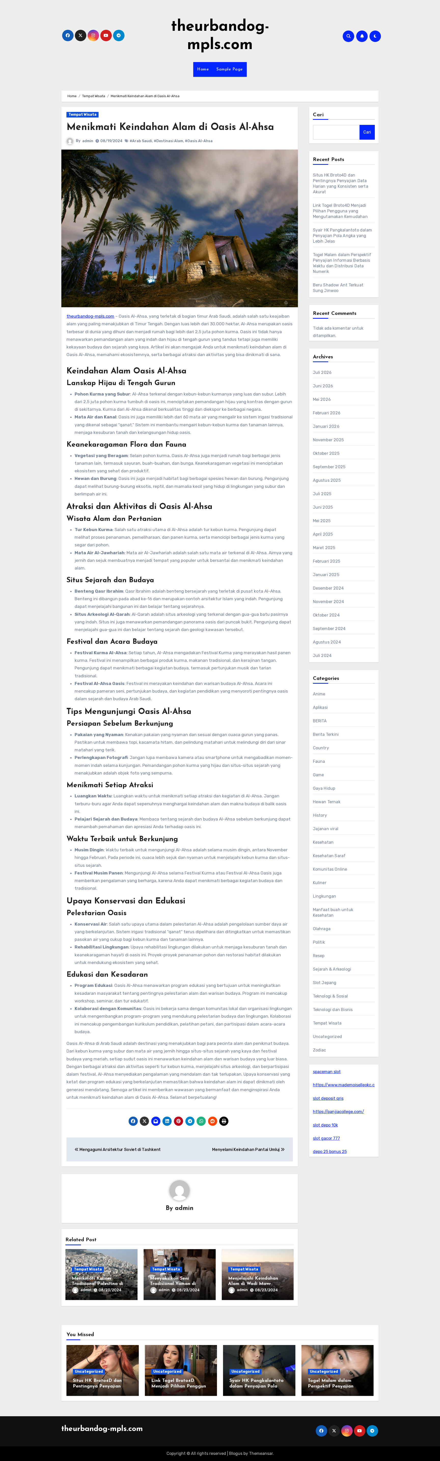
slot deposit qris (328, 1098)
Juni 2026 (323, 386)
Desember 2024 (328, 588)
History (320, 815)
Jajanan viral (326, 828)
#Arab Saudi (141, 141)
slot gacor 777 (326, 1138)
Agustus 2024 (327, 642)
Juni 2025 (323, 507)
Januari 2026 (326, 426)
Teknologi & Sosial (330, 996)
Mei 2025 (322, 520)
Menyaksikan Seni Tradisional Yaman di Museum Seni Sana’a (173, 1284)
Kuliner (319, 882)
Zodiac (319, 1050)
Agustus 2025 (327, 480)
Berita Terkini (326, 734)
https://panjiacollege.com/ (338, 1111)
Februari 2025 (326, 561)
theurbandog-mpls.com (90, 316)
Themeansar (261, 1453)
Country (321, 748)
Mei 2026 (322, 399)
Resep (319, 955)
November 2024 (328, 601)
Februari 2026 (327, 413)
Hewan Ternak (326, 801)
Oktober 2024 (326, 615)
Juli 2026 (322, 372)
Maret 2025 (324, 547)
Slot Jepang (325, 982)
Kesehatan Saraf (329, 855)
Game (318, 774)
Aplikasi (320, 707)
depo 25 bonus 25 (330, 1151)
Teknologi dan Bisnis (333, 1009)
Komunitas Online (330, 869)
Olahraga (322, 928)
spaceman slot (327, 1071)
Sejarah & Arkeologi (332, 969)
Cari (318, 115)
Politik (319, 942)
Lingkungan (324, 896)
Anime (319, 694)
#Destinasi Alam (168, 141)
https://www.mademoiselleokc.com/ (347, 1085)
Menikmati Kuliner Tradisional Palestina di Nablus (97, 1284)
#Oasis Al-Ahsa (199, 141)
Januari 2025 (326, 574)
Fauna (319, 761)
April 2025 (323, 534)
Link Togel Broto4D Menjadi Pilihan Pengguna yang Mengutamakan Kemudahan (340, 211)
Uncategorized (327, 1036)
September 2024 (329, 628)
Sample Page (229, 69)
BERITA (320, 721)
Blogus (235, 1453)
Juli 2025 (322, 493)
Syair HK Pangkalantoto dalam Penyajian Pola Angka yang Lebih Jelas (342, 236)
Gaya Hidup (324, 788)
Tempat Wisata (82, 114)
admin (87, 141)
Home (203, 69)
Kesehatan (323, 842)
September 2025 (329, 466)
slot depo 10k (325, 1125)
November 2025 (328, 439)
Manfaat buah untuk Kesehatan (333, 912)
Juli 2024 (322, 655)
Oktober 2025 (326, 453)
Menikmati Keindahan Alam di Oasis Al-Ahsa (170, 128)
